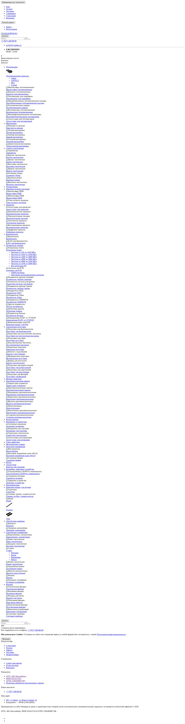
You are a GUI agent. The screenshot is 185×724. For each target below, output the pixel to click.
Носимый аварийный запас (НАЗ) (20, 456)
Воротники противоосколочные (20, 399)
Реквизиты (5, 672)
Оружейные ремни (14, 569)
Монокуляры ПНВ (14, 198)
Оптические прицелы (15, 223)
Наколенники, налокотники (18, 537)
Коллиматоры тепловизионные (19, 112)
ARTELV (15, 80)
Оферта (9, 650)
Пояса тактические (14, 541)
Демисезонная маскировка (17, 146)
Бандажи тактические (15, 546)
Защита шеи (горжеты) (16, 386)
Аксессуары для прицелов (17, 209)
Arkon (13, 78)
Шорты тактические (14, 171)
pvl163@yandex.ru (13, 45)
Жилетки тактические (15, 184)
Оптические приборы (15, 521)
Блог (8, 7)
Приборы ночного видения (17, 189)
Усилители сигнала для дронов (19, 284)
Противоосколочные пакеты (18, 390)
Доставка (10, 11)
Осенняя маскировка (15, 141)
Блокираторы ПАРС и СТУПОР (20, 320)
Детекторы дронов (14, 311)
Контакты (10, 18)
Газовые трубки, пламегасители (19, 496)
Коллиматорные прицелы (17, 227)
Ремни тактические (14, 564)
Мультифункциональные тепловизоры (22, 117)
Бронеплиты (11, 239)
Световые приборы (14, 616)
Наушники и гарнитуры (16, 422)
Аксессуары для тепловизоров (19, 121)
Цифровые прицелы (14, 232)
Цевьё (8, 501)
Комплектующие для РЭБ (17, 325)
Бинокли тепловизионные (17, 94)
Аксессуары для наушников (18, 440)
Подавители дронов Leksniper (19, 279)
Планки (9, 510)
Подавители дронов (14, 245)
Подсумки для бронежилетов (18, 331)
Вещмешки (16, 557)
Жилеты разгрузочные (15, 573)
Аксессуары (11, 465)
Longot (14, 85)
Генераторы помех (14, 250)
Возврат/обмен (12, 655)
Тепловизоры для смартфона (18, 99)
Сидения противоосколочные (18, 417)
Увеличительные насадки (17, 218)
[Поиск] (29, 39)
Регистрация (11, 29)
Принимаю (6, 639)
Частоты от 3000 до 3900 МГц (24, 259)
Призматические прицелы (17, 214)
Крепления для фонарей (16, 612)
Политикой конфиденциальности (111, 634)
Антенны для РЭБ (14, 270)
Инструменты (12, 451)
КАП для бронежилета (16, 243)
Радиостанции (12, 419)
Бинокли (10, 526)
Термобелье (11, 153)
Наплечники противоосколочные (20, 413)
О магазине (11, 16)
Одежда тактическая (15, 148)
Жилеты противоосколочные (18, 404)
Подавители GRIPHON (16, 302)
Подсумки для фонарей (16, 376)
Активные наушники (15, 426)
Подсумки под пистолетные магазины (22, 336)
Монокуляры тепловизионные (19, 90)
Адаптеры (10, 492)
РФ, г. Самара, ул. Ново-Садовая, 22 (21, 700)
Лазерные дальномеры (15, 530)
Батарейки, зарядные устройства (20, 469)
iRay (13, 83)
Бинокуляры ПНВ (14, 193)
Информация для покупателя (13, 2)
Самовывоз (11, 13)
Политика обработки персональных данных (25, 683)
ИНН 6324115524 (13, 678)
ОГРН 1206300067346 (15, 681)
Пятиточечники (13, 408)
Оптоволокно (12, 187)
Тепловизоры (11, 67)
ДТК (8, 519)
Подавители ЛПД (13, 293)
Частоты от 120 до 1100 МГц (23, 252)
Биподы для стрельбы (15, 467)
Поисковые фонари (14, 602)
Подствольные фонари (16, 607)
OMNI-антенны (18, 273)
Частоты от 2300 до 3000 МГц (24, 257)
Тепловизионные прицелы (17, 76)
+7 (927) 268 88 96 (8, 41)
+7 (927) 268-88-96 (35, 630)
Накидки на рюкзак (14, 128)
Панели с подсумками (15, 354)
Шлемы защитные (14, 379)
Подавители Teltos (14, 297)
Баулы (13, 555)
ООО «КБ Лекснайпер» (16, 676)
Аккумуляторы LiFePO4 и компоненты (23, 474)
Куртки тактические (14, 157)
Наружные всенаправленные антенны (27, 275)
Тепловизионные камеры (17, 108)
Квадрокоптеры (13, 485)
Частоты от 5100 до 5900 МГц (24, 264)
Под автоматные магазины (17, 345)
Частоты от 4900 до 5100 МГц (24, 261)
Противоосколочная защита (18, 381)
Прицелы (10, 205)
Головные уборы (13, 175)
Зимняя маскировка (14, 137)
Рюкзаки (14, 553)
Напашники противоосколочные (20, 395)
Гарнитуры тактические (16, 435)
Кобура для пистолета (15, 363)
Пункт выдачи (12, 665)
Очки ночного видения (16, 202)
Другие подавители (14, 306)
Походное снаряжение (15, 447)
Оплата (9, 9)
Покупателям (6, 641)
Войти (9, 27)
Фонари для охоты (14, 598)
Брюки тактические (14, 162)
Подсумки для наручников (17, 372)
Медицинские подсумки (16, 358)
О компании (6, 659)
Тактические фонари (15, 589)
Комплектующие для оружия (18, 487)
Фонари (9, 584)
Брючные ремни (13, 180)
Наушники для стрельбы (16, 431)
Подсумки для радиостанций (18, 367)
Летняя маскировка (14, 132)
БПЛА (9, 462)
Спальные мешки (13, 460)
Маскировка (11, 123)
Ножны (9, 578)
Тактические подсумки (16, 327)
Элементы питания (14, 478)
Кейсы (14, 560)
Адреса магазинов (14, 663)
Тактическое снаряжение (16, 532)
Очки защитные (13, 442)
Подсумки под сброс (15, 340)
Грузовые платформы (15, 582)
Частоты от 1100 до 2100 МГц (24, 254)
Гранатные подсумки (15, 349)
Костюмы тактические (15, 166)
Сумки (9, 550)
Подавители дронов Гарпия (18, 288)
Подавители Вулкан (14, 315)
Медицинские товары (15, 444)
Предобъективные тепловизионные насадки (25, 103)
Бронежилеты (12, 234)
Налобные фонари (14, 593)
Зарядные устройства (15, 483)
